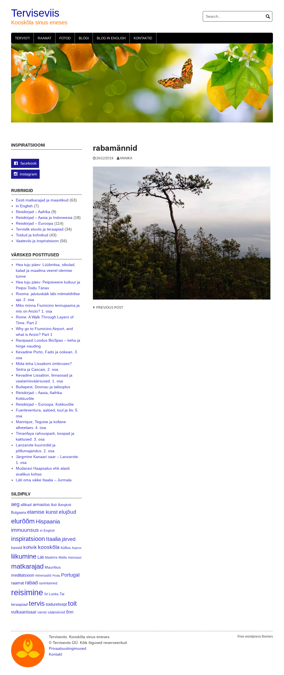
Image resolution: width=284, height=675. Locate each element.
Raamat (44, 38)
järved (68, 539)
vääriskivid (56, 612)
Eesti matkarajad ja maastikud (42, 200)
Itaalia (53, 539)
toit (72, 603)
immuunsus (25, 530)
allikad (26, 505)
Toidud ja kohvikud (32, 235)
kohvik (30, 547)
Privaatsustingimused (67, 648)
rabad (31, 582)
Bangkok (64, 505)
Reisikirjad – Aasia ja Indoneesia (44, 217)
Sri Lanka (51, 594)
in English (24, 206)
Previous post (109, 308)
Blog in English (111, 38)
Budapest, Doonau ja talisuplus (43, 387)
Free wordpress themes (255, 636)
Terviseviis (35, 13)
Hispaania (48, 521)
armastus (41, 504)
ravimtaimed (48, 583)
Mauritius (53, 567)
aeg (15, 504)
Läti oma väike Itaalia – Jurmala (44, 480)
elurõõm (23, 521)
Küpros (77, 547)
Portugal (70, 575)
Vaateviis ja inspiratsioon (37, 241)
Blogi (84, 38)
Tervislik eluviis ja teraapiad (40, 229)
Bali (54, 505)
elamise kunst (42, 512)
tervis (37, 603)
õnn (69, 611)
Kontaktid (143, 38)
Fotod (65, 38)
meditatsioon (22, 575)
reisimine (27, 592)
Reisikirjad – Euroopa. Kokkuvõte (45, 404)
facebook (28, 163)
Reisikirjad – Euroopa (34, 223)
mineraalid (43, 575)
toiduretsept (56, 604)
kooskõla (49, 547)
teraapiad (19, 604)
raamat (17, 583)
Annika (126, 158)
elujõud (67, 512)
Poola (56, 575)
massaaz (75, 557)
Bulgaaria (18, 512)
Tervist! (22, 38)
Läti (40, 557)
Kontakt (55, 654)
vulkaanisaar (23, 611)
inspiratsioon (28, 538)
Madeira (51, 557)
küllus (66, 548)
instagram (28, 174)
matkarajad (27, 566)
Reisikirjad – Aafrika (33, 211)
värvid (42, 612)
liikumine (23, 556)
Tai (62, 594)
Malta (63, 557)
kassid (16, 548)
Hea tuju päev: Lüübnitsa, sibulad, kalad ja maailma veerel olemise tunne (45, 270)
